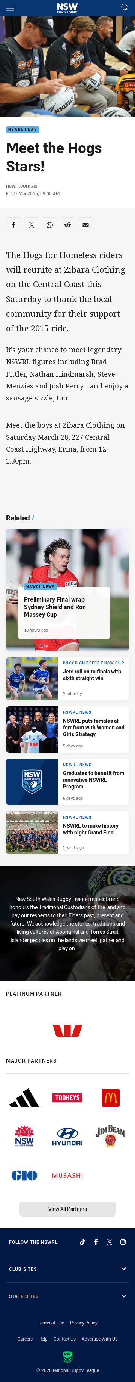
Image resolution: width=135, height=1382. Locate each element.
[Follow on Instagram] (123, 1242)
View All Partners (67, 1208)
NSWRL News (22, 129)
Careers (25, 1339)
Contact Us (65, 1339)
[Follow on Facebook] (96, 1242)
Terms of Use (51, 1323)
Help (43, 1339)
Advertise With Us (99, 1339)
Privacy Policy (84, 1323)
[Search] (125, 8)
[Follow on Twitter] (109, 1242)
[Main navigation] (10, 8)
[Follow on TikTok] (83, 1242)
